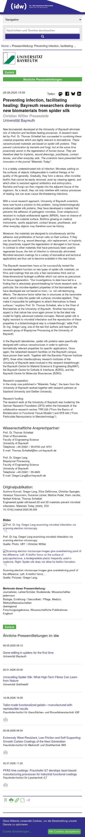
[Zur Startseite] (42, 11)
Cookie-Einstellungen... (17, 831)
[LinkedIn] (79, 94)
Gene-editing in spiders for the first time (28, 652)
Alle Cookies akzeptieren (64, 831)
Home (5, 46)
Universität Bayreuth (19, 120)
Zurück (9, 72)
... (45, 574)
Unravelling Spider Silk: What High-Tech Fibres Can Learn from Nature (40, 679)
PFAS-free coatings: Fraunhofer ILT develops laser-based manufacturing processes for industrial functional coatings (40, 772)
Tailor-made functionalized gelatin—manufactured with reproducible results (37, 707)
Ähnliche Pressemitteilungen (42, 79)
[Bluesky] (73, 94)
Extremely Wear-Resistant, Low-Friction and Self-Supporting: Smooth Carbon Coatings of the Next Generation (42, 739)
